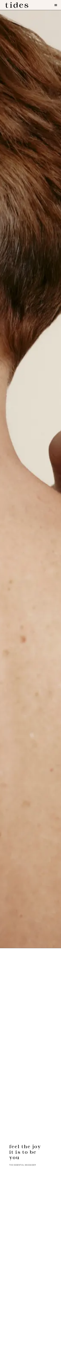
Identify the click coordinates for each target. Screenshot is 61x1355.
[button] (56, 5)
